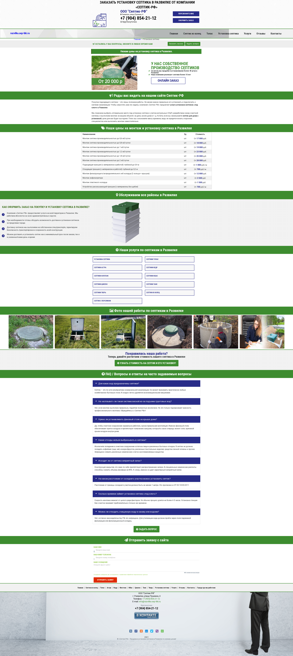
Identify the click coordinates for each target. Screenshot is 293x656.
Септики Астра (100, 268)
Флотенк (123, 588)
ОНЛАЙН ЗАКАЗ (168, 80)
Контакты (276, 33)
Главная (174, 33)
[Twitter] (151, 631)
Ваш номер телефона (102, 555)
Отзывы (260, 33)
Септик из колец (192, 33)
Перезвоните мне (186, 14)
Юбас (130, 588)
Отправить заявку (105, 580)
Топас (209, 33)
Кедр (115, 588)
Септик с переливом (102, 301)
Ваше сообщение (101, 562)
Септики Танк (151, 284)
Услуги (247, 33)
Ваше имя (97, 547)
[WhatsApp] (162, 631)
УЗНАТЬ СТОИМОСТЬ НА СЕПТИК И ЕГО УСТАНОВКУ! (147, 363)
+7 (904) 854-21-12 (138, 18)
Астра (109, 588)
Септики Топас (152, 259)
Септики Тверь (100, 293)
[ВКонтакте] (130, 631)
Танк (144, 588)
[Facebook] (136, 631)
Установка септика (228, 33)
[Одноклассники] (141, 631)
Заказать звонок (176, 44)
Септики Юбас (152, 276)
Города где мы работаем (206, 588)
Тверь (151, 588)
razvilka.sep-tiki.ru (20, 33)
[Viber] (157, 631)
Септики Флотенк (101, 276)
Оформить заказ (186, 20)
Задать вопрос (192, 44)
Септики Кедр (151, 268)
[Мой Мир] (146, 631)
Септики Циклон (100, 284)
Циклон (137, 588)
